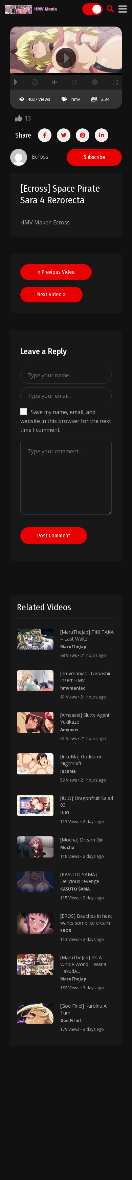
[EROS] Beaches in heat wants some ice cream (86, 919)
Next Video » (51, 294)
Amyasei (69, 730)
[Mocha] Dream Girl (82, 839)
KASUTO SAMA (75, 889)
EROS (65, 930)
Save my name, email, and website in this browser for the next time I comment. (65, 421)
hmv (75, 99)
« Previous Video (56, 272)
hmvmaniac (72, 688)
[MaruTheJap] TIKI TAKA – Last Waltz (87, 635)
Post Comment (53, 535)
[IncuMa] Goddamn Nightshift (81, 760)
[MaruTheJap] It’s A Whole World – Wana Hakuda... (83, 964)
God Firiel (70, 1020)
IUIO (64, 813)
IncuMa (68, 771)
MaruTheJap (73, 646)
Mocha (67, 847)
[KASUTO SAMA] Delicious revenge (79, 877)
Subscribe (94, 157)
